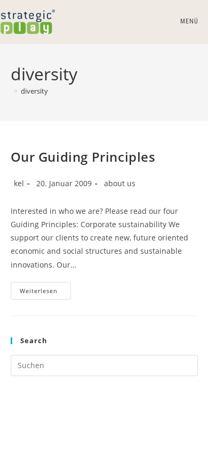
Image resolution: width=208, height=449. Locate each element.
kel (19, 183)
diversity (34, 91)
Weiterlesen (45, 293)
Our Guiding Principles (83, 156)
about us (119, 183)
